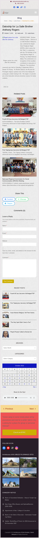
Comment (5, 257)
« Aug (4, 387)
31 (29, 384)
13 (9, 378)
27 (9, 384)
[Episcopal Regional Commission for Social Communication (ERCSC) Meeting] (19, 167)
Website (4, 241)
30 (24, 384)
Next (32, 409)
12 (5, 378)
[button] (36, 12)
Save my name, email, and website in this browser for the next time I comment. (19, 252)
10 (29, 375)
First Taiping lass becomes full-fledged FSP (16, 150)
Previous (8, 409)
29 (19, 384)
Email (4, 233)
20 (9, 381)
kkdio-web (20, 33)
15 (19, 378)
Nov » (35, 387)
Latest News (31, 33)
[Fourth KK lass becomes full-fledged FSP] (19, 107)
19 (5, 381)
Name (4, 225)
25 (34, 381)
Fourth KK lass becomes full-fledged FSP (15, 119)
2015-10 (6, 87)
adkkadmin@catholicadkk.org (20, 1)
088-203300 (20, 3)
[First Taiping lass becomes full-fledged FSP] (19, 138)
